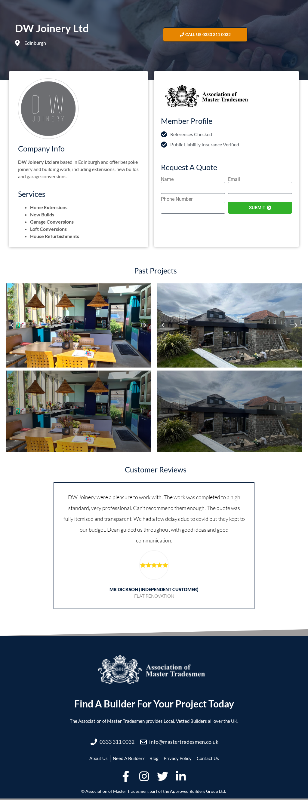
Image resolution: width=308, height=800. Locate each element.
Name (167, 179)
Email (234, 179)
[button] (12, 325)
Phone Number (176, 199)
